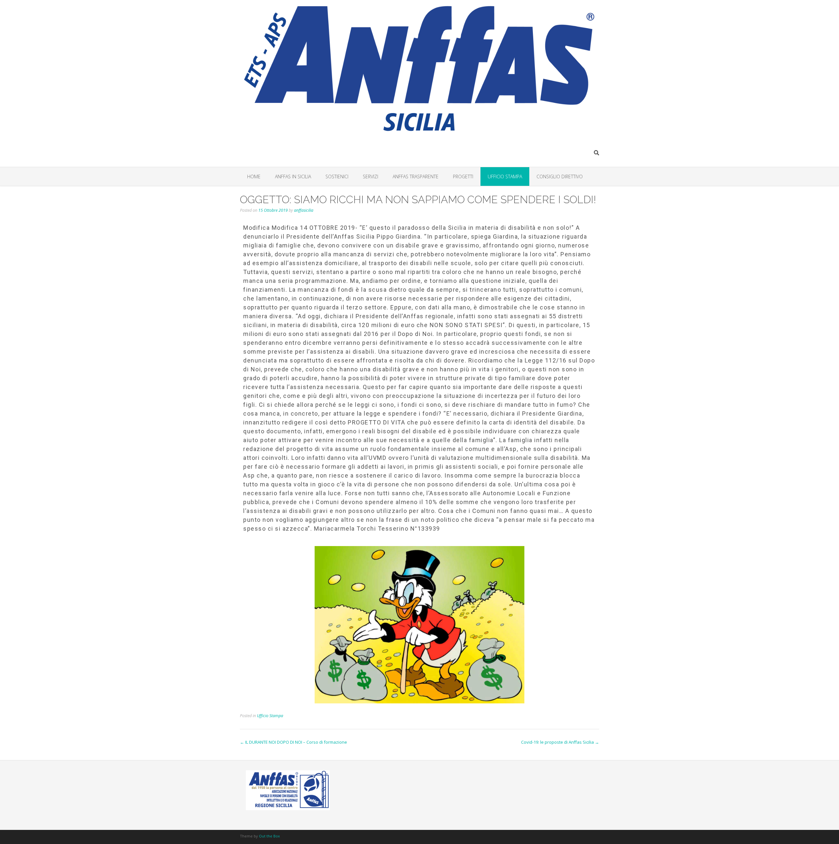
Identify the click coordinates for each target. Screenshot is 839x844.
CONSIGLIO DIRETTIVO (560, 176)
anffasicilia (303, 210)
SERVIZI (370, 176)
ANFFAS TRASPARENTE (416, 176)
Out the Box (269, 836)
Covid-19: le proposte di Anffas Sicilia (560, 742)
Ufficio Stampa (270, 715)
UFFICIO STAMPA (505, 176)
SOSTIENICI (336, 176)
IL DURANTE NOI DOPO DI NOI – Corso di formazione (293, 742)
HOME (254, 176)
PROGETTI (463, 176)
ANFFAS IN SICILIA (293, 176)
